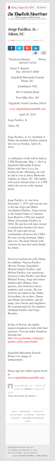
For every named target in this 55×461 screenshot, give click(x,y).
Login (27, 421)
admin (12, 40)
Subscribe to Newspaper (33, 418)
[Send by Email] (43, 53)
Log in (14, 455)
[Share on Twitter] (20, 48)
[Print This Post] (35, 53)
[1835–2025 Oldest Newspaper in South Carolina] (27, 16)
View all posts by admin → (23, 396)
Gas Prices (29, 415)
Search (42, 7)
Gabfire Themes (41, 455)
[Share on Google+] (28, 48)
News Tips (40, 415)
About (14, 411)
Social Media (16, 415)
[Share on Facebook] (12, 48)
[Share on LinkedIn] (36, 48)
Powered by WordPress (26, 455)
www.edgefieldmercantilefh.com (27, 109)
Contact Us (38, 411)
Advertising (25, 411)
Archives (15, 418)
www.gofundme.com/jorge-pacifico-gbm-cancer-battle (26, 339)
